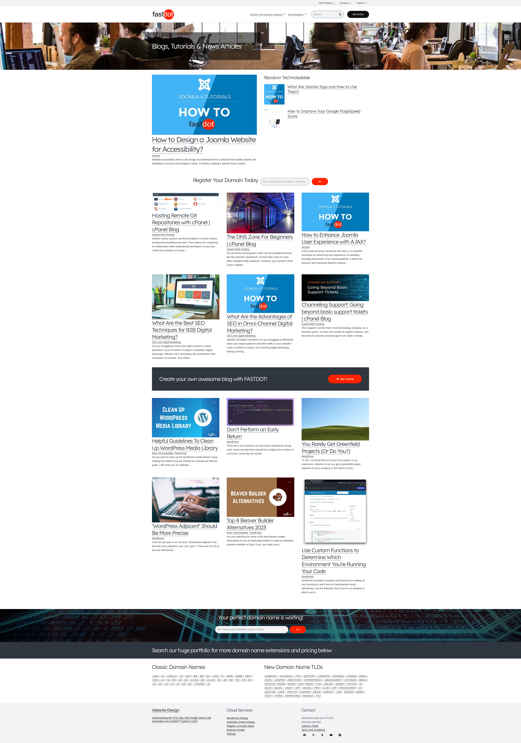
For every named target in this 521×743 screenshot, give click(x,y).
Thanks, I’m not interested (260, 426)
